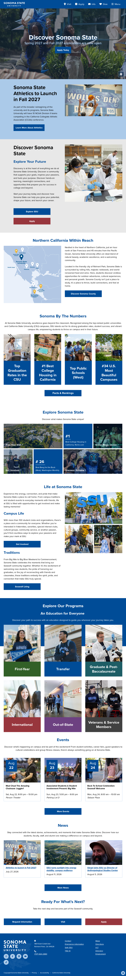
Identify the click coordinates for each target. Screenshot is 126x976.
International (22, 724)
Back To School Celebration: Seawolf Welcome (101, 787)
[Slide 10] (112, 112)
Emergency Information (74, 944)
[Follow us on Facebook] (12, 956)
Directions (99, 944)
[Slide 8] (104, 112)
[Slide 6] (95, 112)
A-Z (96, 947)
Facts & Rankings (63, 393)
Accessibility (44, 973)
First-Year (22, 669)
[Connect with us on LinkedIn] (18, 956)
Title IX (68, 951)
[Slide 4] (87, 112)
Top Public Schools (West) (78, 373)
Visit (63, 921)
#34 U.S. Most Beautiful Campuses (108, 373)
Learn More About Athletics (29, 127)
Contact (68, 941)
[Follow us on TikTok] (6, 962)
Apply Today (63, 50)
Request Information (22, 921)
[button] (123, 973)
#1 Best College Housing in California (47, 373)
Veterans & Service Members (103, 724)
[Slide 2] (79, 112)
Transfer (63, 669)
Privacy (34, 973)
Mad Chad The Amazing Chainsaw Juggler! (17, 787)
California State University (61, 973)
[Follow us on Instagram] (6, 956)
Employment (100, 954)
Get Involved (22, 544)
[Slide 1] (75, 112)
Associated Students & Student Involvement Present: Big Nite (62, 787)
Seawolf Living (22, 586)
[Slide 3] (83, 112)
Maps (97, 941)
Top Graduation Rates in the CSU (17, 373)
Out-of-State (63, 724)
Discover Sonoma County (83, 293)
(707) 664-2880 (40, 954)
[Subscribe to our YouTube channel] (25, 956)
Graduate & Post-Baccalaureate (104, 669)
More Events (63, 811)
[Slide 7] (100, 112)
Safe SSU (69, 947)
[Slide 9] (108, 112)
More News (63, 887)
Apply (32, 221)
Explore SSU (32, 211)
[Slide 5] (91, 112)
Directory (99, 951)
